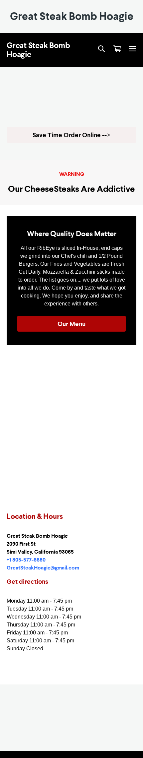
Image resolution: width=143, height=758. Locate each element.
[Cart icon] (117, 48)
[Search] (101, 49)
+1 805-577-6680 (26, 559)
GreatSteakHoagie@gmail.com (43, 567)
